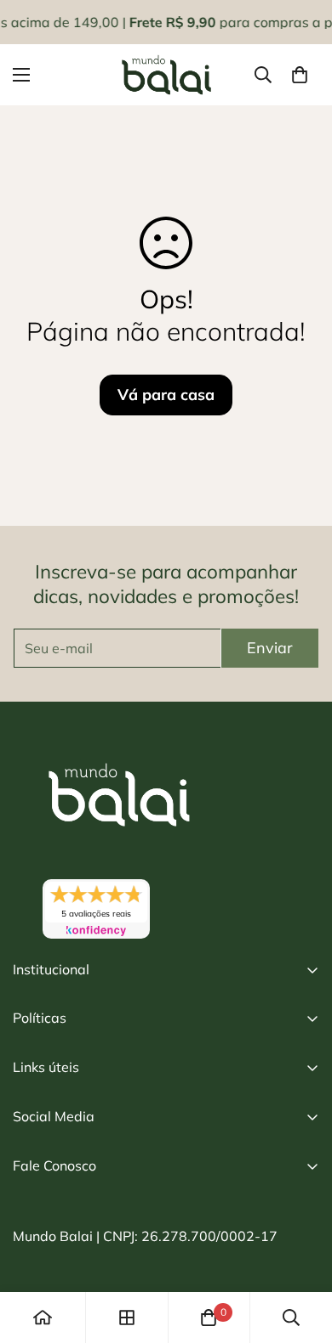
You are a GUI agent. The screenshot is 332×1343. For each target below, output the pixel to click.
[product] (42, 1317)
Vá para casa (166, 394)
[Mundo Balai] (166, 74)
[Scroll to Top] (301, 1253)
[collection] (126, 1317)
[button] (299, 74)
